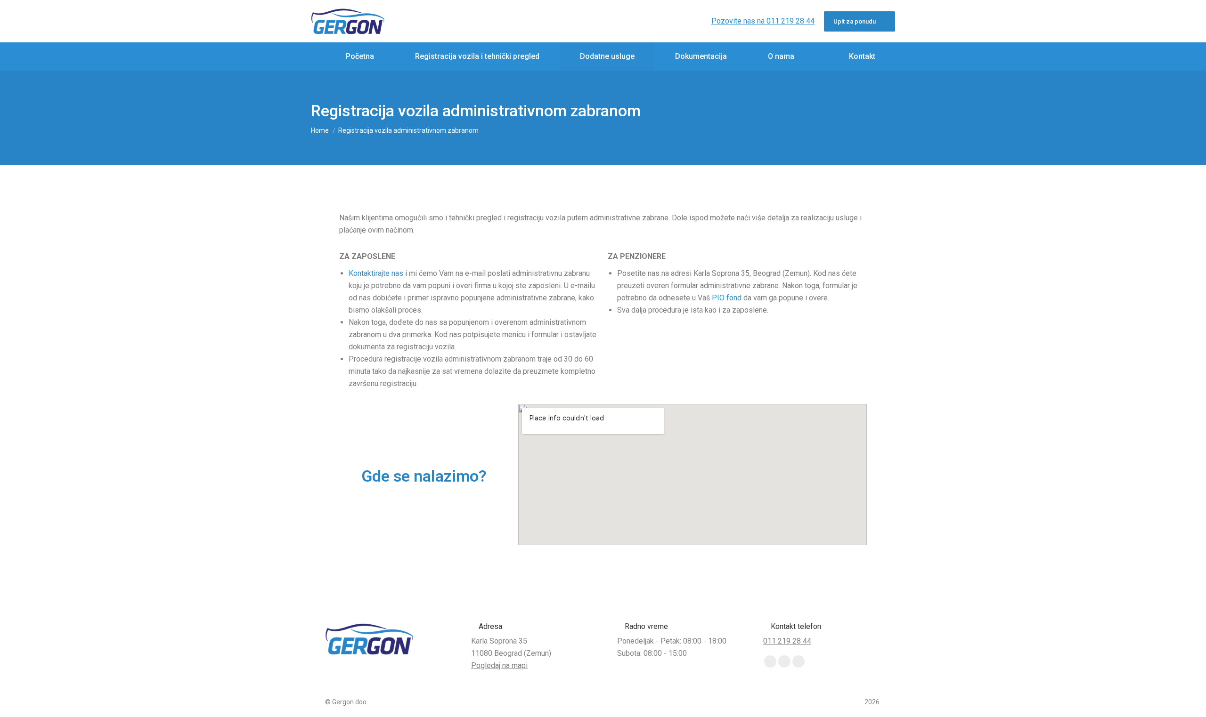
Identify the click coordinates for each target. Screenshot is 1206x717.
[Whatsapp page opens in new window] (798, 661)
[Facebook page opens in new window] (770, 661)
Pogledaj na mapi (499, 665)
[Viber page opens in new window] (784, 661)
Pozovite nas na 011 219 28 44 (763, 20)
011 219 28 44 (787, 640)
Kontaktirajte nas (376, 273)
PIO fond (727, 297)
